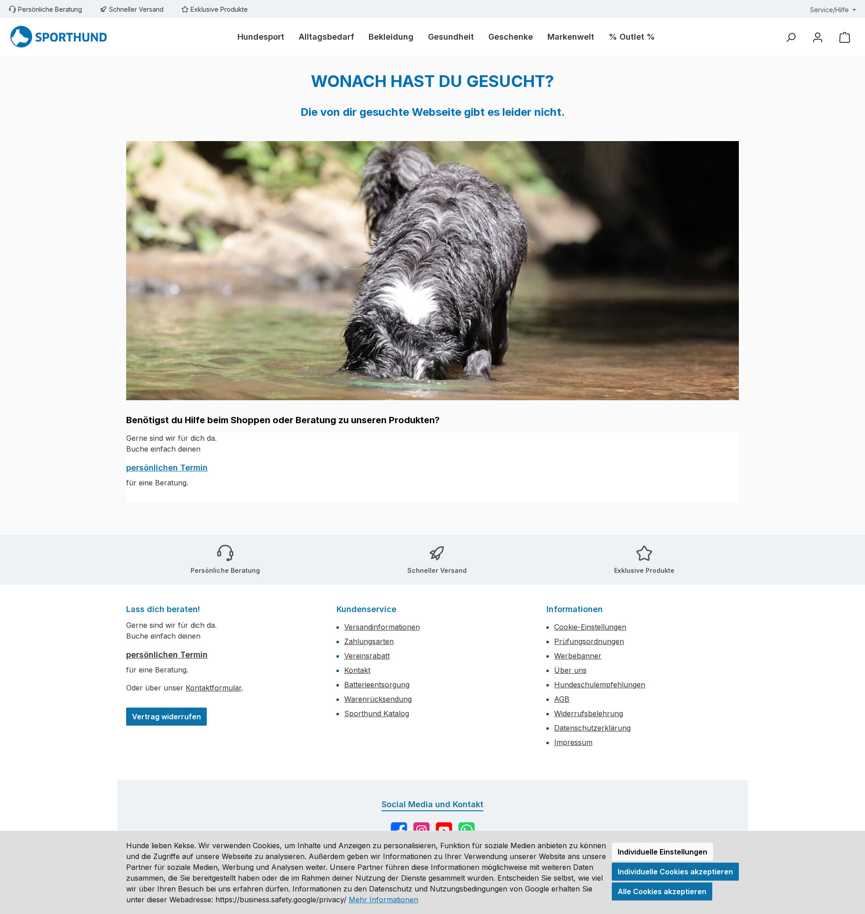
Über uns (570, 670)
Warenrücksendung (378, 699)
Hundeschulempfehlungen (599, 684)
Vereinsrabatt (367, 655)
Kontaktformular (213, 687)
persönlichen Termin (167, 467)
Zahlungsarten (369, 641)
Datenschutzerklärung (592, 727)
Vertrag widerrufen (166, 716)
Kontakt (357, 670)
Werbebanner (577, 655)
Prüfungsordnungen (589, 641)
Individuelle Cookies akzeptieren (675, 871)
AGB (561, 699)
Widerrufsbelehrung (588, 713)
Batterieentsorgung (377, 684)
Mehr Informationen (383, 899)
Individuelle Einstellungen (662, 851)
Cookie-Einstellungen (590, 626)
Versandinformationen (382, 626)
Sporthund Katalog (376, 713)
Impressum (573, 742)
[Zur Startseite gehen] (58, 37)
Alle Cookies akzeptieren (662, 891)
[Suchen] (790, 37)
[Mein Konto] (817, 37)
